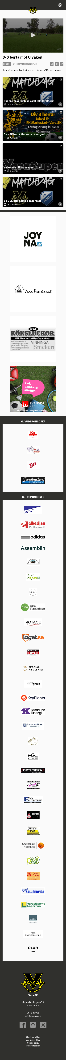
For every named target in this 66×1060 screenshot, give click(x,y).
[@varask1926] (33, 1025)
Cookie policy (33, 1043)
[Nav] (6, 5)
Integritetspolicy (33, 1046)
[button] (33, 35)
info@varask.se (33, 1016)
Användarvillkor (33, 1040)
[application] (33, 35)
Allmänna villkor (33, 1037)
